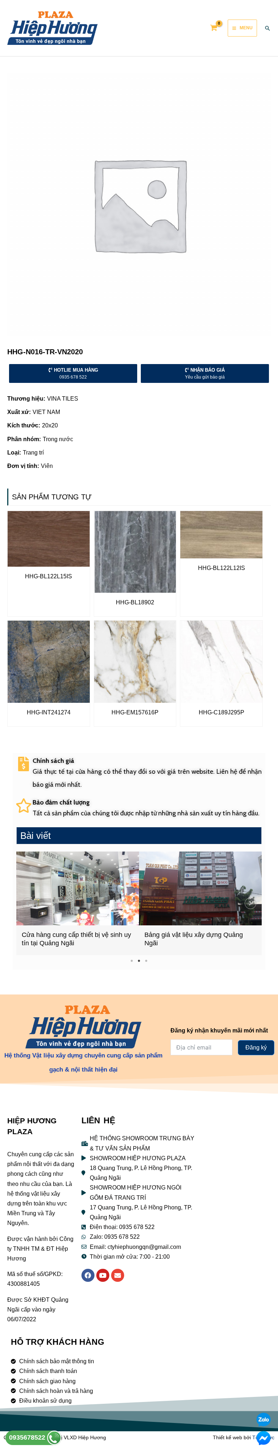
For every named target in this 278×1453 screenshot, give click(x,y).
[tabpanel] (77, 903)
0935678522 (28, 1437)
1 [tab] (132, 961)
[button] (27, 903)
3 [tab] (146, 961)
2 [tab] (139, 961)
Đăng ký (256, 1047)
